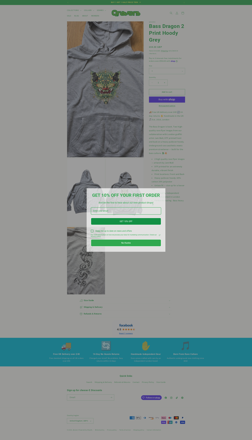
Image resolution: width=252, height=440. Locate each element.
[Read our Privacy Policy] (159, 235)
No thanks (126, 243)
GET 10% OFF (126, 221)
